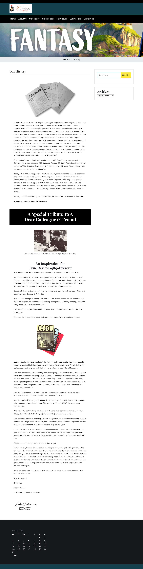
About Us (22, 19)
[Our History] (20, 8)
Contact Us (89, 19)
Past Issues (62, 19)
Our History (34, 19)
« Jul (15, 555)
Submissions (75, 19)
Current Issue (48, 19)
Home (13, 19)
